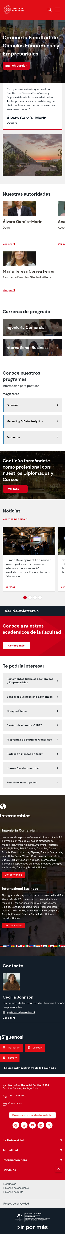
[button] (58, 1169)
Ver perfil (9, 1018)
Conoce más (16, 645)
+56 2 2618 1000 (17, 1095)
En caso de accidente (16, 1188)
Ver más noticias (14, 519)
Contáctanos (15, 1103)
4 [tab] (47, 598)
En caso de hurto (13, 1192)
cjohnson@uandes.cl (21, 1012)
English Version (16, 66)
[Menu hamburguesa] (57, 10)
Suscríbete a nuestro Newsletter (32, 1115)
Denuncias (9, 1184)
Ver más (14, 489)
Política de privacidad (16, 1203)
